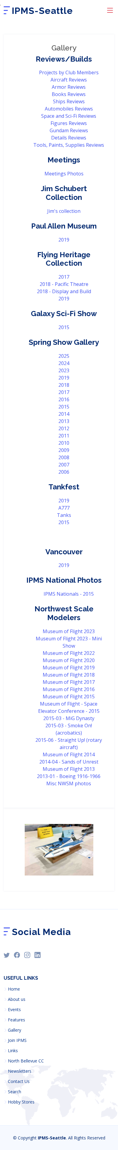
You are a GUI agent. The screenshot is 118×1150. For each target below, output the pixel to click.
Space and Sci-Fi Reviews (68, 116)
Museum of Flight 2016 (69, 689)
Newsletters (19, 1071)
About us (16, 999)
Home (14, 989)
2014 (63, 414)
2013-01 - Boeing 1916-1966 (68, 776)
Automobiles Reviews (69, 108)
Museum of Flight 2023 (69, 631)
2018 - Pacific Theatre (64, 284)
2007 (63, 464)
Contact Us (19, 1081)
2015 (63, 327)
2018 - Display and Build (64, 291)
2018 (63, 385)
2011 (63, 435)
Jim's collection (63, 211)
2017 (63, 277)
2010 (63, 443)
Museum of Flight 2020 (69, 660)
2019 (63, 239)
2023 (63, 370)
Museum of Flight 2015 (69, 696)
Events (14, 1009)
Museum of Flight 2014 (69, 754)
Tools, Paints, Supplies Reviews (68, 145)
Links (13, 1051)
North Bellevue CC (26, 1061)
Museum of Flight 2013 (69, 769)
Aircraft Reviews (69, 79)
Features (16, 1020)
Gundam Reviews (69, 130)
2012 (63, 428)
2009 (63, 450)
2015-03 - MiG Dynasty (68, 718)
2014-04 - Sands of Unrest (68, 761)
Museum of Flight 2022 (69, 653)
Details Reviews (68, 137)
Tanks (64, 515)
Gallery (14, 1030)
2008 (63, 457)
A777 (64, 508)
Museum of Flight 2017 (69, 682)
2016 (63, 399)
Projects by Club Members (69, 72)
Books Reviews (69, 94)
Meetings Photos (64, 173)
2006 (63, 472)
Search (14, 1092)
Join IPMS (17, 1040)
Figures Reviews (69, 123)
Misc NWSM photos (68, 783)
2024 (63, 363)
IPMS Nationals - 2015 (69, 594)
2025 (63, 356)
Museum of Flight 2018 (69, 674)
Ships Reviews (69, 101)
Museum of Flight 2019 (69, 667)
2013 (63, 421)
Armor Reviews (69, 87)
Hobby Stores (21, 1102)
